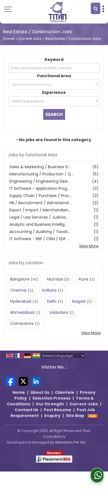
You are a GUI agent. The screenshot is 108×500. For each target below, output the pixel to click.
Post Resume (57, 410)
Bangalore (20, 279)
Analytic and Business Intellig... (38, 224)
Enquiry (52, 415)
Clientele (64, 392)
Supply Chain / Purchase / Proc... (40, 195)
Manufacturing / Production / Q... (41, 174)
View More (89, 246)
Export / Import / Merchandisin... (40, 210)
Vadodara (58, 312)
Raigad (78, 301)
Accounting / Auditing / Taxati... (39, 231)
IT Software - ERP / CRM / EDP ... (39, 239)
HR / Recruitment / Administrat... (40, 203)
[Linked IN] (36, 381)
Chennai (18, 290)
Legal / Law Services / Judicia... (38, 217)
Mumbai (55, 279)
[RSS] (93, 415)
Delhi (51, 301)
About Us (39, 392)
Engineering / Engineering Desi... (39, 181)
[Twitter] (23, 381)
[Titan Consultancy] (57, 11)
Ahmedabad (22, 312)
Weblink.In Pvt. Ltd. (70, 442)
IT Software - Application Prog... (39, 188)
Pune (83, 279)
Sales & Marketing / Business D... (40, 167)
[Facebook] (10, 381)
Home (8, 38)
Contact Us (26, 410)
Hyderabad (20, 301)
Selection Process (51, 398)
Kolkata (49, 290)
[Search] (95, 8)
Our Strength (50, 404)
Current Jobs (30, 38)
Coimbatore (22, 323)
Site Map (75, 415)
